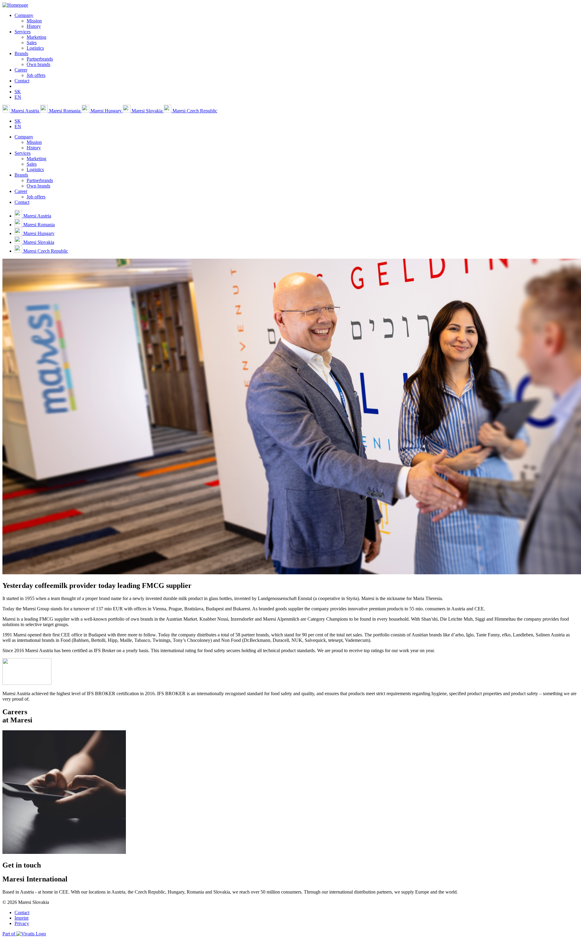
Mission (34, 20)
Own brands (38, 64)
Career (21, 69)
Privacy (22, 923)
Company (24, 15)
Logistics (35, 48)
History (34, 26)
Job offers (36, 75)
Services (23, 31)
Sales (32, 42)
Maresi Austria (25, 110)
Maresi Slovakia (147, 110)
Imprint (21, 918)
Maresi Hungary (106, 110)
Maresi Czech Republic (194, 110)
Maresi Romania (65, 110)
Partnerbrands (40, 58)
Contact (22, 80)
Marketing (36, 37)
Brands (21, 53)
